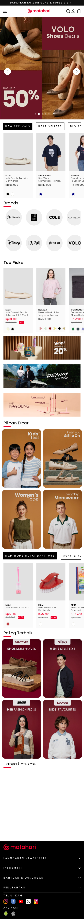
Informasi (12, 868)
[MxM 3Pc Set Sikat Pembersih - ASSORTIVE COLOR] (73, 624)
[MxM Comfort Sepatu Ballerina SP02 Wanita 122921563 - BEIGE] (7, 329)
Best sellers (50, 126)
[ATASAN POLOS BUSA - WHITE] (7, 831)
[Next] (76, 71)
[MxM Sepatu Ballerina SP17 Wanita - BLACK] (7, 194)
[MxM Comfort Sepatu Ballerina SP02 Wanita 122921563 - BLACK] (12, 329)
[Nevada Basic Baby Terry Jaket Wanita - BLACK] (59, 328)
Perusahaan (14, 887)
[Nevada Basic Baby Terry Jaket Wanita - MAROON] (50, 328)
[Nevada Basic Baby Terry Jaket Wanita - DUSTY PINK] (40, 328)
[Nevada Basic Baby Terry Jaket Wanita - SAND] (64, 328)
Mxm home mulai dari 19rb (30, 555)
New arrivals (17, 126)
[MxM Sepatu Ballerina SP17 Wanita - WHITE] (12, 194)
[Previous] (7, 71)
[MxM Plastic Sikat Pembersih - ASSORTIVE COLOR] (40, 624)
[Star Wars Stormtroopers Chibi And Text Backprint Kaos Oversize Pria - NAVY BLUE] (40, 194)
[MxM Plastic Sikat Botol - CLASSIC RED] (7, 624)
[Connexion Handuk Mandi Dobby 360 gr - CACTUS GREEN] (73, 329)
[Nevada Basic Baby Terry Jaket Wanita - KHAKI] (54, 328)
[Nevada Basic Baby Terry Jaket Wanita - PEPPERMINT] (45, 328)
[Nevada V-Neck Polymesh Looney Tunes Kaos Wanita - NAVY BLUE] (73, 194)
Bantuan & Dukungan (23, 877)
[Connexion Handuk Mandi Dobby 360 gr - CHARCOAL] (78, 329)
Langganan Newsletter (25, 858)
